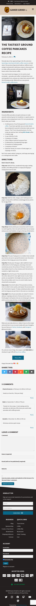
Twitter (14, 327)
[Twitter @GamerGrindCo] (6, 597)
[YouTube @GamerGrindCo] (29, 597)
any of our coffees (21, 352)
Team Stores (20, 523)
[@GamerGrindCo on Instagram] (10, 1)
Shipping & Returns (7, 534)
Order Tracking (9, 3)
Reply (31, 398)
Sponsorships (17, 3)
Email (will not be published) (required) (13, 461)
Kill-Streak (26, 132)
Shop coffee (18, 358)
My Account (20, 531)
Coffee (19, 526)
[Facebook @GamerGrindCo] (17, 597)
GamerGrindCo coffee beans (9, 82)
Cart (18, 537)
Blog (12, 523)
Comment (5, 435)
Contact (11, 537)
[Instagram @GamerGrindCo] (12, 597)
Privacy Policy (24, 593)
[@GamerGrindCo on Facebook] (11, 1)
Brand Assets (9, 531)
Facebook (19, 327)
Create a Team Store (7, 529)
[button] (18, 513)
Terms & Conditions (13, 593)
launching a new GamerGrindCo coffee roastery (15, 63)
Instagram (28, 327)
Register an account (8, 566)
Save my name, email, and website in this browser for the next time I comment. (18, 479)
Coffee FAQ (20, 529)
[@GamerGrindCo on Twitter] (8, 1)
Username (6, 547)
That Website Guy (21, 605)
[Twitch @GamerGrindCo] (23, 597)
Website (4, 469)
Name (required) (7, 454)
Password (6, 553)
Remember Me (8, 559)
